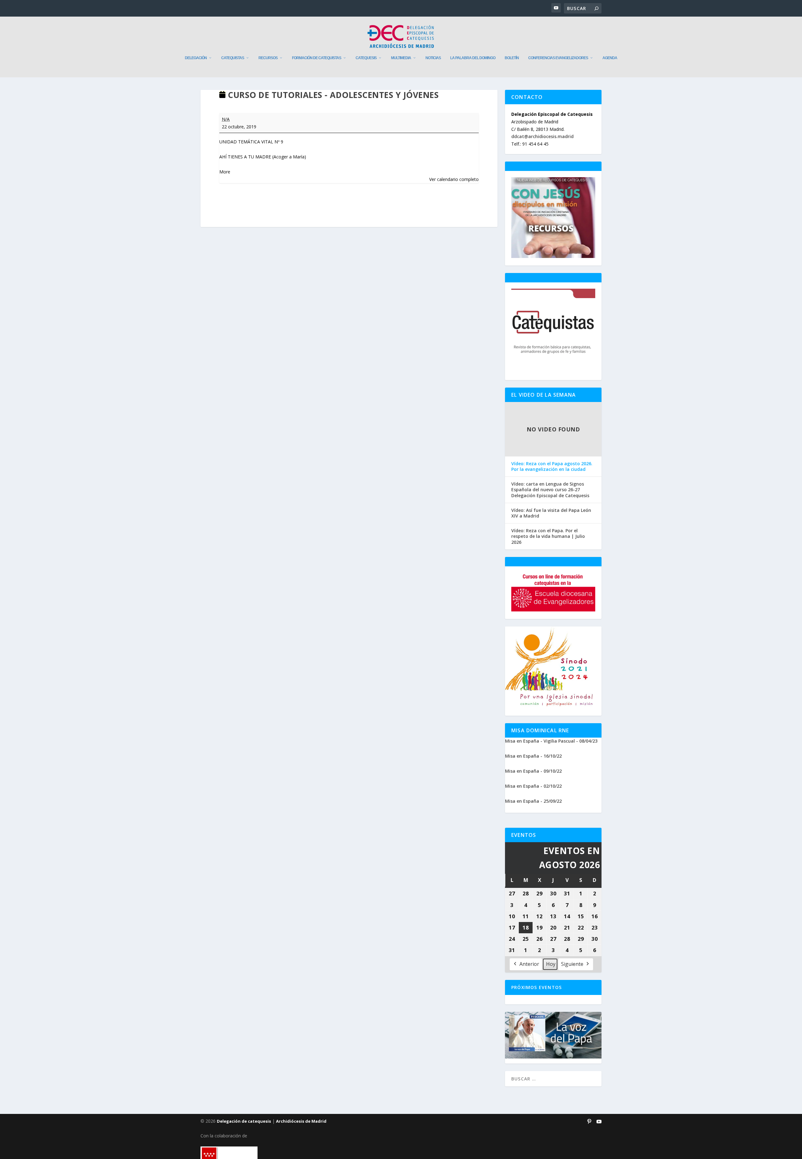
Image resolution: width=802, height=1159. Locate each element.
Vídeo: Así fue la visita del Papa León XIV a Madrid (551, 513)
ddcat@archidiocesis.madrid (542, 136)
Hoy (550, 964)
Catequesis (366, 58)
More (224, 172)
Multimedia (401, 58)
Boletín (512, 58)
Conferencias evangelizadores (558, 58)
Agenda (609, 58)
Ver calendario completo (454, 179)
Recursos (268, 58)
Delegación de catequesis (244, 1121)
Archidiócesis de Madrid (301, 1121)
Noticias (433, 58)
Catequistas (232, 58)
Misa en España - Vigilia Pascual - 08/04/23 (551, 741)
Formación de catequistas (316, 58)
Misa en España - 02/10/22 (533, 786)
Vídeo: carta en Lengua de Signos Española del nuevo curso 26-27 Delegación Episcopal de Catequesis (550, 489)
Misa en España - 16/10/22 (533, 756)
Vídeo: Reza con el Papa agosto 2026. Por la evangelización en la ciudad (551, 466)
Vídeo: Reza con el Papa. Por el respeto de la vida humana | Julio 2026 (548, 536)
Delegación (196, 58)
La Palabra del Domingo (472, 58)
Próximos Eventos (536, 987)
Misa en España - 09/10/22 (533, 771)
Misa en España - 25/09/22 (533, 801)
